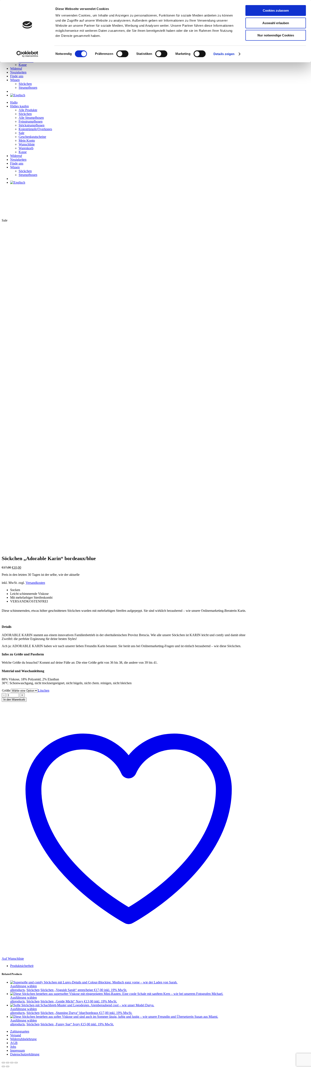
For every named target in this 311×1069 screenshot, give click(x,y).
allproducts (17, 990)
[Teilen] (12, 1062)
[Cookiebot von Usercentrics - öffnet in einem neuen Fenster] (27, 54)
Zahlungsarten (19, 1031)
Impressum (17, 1050)
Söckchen (33, 990)
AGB (14, 1043)
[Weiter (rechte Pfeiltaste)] (7, 1066)
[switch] (122, 53)
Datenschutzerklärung (24, 1054)
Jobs (13, 1046)
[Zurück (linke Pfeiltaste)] (3, 1066)
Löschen (43, 690)
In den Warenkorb (14, 699)
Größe (6, 690)
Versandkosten (35, 582)
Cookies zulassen (276, 10)
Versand (15, 1035)
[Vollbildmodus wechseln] (7, 1062)
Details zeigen (223, 54)
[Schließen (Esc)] (16, 1062)
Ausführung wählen (23, 986)
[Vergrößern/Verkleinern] (3, 1062)
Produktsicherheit (21, 966)
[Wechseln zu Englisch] (17, 95)
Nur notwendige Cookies (275, 35)
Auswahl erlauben (275, 23)
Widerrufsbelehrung (23, 1039)
